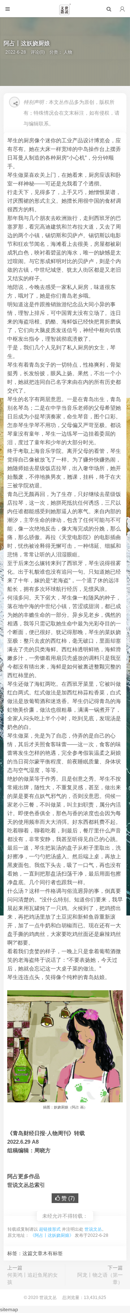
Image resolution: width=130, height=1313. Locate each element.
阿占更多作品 (23, 1176)
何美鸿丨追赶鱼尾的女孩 (32, 1278)
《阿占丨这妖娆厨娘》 (52, 1235)
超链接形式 (50, 1229)
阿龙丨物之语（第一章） (100, 1278)
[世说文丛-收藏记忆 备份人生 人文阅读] (65, 12)
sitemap (9, 1309)
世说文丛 (93, 1229)
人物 (68, 52)
